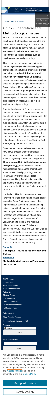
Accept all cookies (25, 383)
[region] (25, 374)
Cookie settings (14, 371)
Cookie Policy (29, 374)
